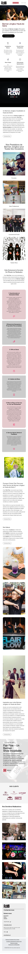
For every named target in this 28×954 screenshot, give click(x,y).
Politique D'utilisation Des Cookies (12, 939)
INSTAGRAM (6, 915)
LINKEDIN (5, 918)
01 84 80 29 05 (8, 925)
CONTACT (9, 770)
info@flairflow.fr (7, 935)
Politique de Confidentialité (14, 944)
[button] (26, 105)
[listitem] (14, 304)
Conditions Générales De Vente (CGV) (14, 941)
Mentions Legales (14, 943)
